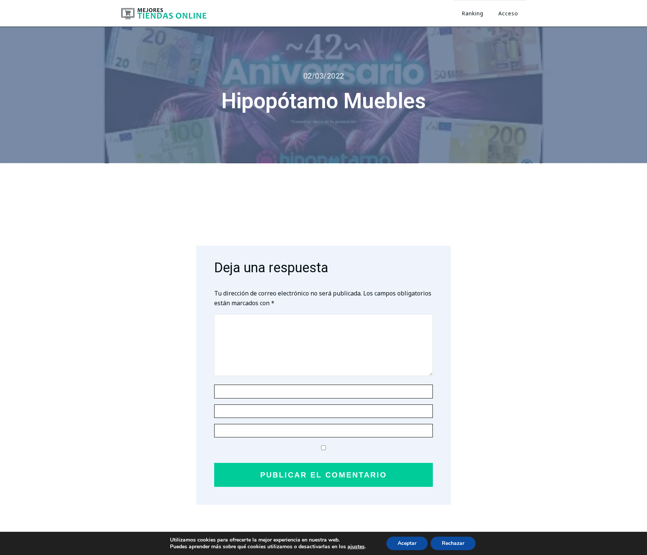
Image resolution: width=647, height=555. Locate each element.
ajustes (356, 546)
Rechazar (453, 543)
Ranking (472, 13)
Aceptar (407, 543)
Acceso (508, 13)
